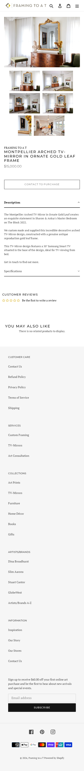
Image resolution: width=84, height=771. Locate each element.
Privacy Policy (17, 387)
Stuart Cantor (16, 582)
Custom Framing (18, 435)
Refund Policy (17, 377)
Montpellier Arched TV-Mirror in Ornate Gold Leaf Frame (39, 156)
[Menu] (77, 5)
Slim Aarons (15, 572)
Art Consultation (18, 456)
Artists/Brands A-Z (20, 603)
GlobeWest (15, 592)
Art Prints (14, 482)
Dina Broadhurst (18, 561)
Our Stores (14, 650)
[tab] (42, 202)
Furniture (14, 503)
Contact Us (15, 366)
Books (12, 524)
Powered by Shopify (54, 758)
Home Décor (16, 513)
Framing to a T (36, 758)
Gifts (11, 534)
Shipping (13, 408)
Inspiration (15, 630)
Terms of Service (18, 397)
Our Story (14, 640)
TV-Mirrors (15, 445)
